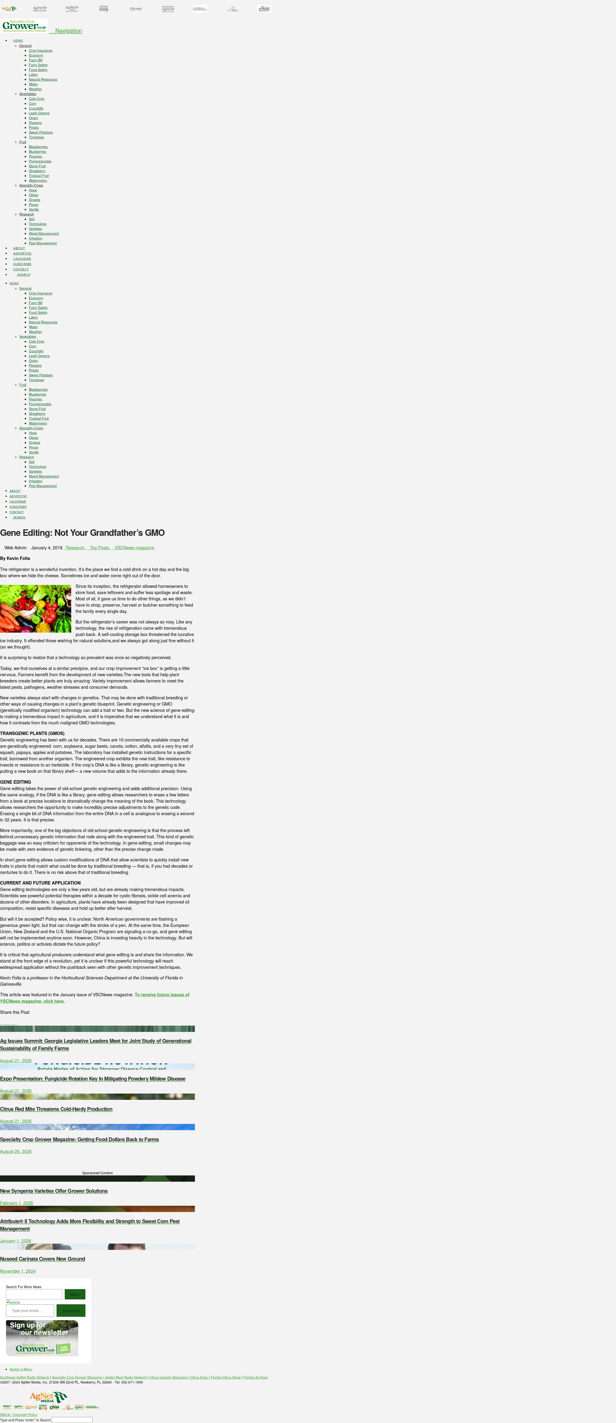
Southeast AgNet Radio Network (24, 1377)
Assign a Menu (21, 1369)
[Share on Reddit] (15, 1022)
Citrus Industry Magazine (168, 1377)
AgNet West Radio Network (126, 1377)
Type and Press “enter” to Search (25, 1419)
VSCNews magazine (134, 547)
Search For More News (23, 1286)
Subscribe (71, 1310)
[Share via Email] (18, 1022)
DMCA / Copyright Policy (18, 1414)
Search (75, 1294)
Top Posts (99, 547)
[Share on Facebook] (1, 1022)
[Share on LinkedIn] (8, 1022)
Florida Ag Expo (256, 1377)
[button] (65, 30)
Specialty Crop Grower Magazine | (78, 1377)
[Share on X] (5, 1022)
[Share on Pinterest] (11, 1022)
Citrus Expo (199, 1377)
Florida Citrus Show (226, 1377)
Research (75, 547)
